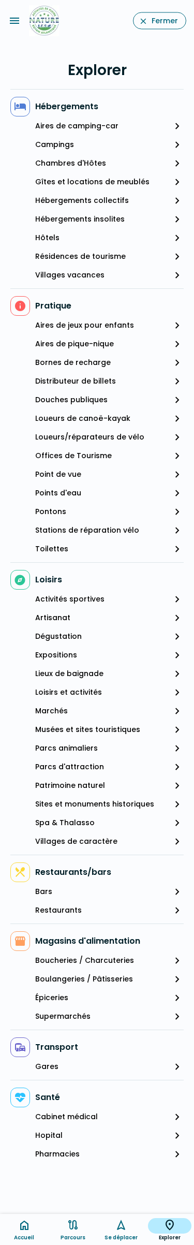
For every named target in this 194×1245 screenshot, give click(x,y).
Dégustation (58, 636)
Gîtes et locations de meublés (92, 182)
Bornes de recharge (73, 362)
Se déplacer (121, 1237)
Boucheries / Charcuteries (84, 960)
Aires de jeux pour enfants (84, 325)
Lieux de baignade (69, 673)
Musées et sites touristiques (87, 729)
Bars (43, 891)
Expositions (56, 655)
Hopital (49, 1135)
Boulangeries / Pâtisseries (84, 979)
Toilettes (51, 549)
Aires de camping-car (76, 126)
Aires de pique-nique (74, 344)
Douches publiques (71, 399)
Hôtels (47, 237)
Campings (54, 144)
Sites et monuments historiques (94, 804)
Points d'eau (58, 493)
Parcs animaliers (66, 748)
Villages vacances (70, 275)
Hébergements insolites (80, 219)
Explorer (170, 1237)
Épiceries (51, 997)
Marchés (51, 711)
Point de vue (58, 474)
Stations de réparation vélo (87, 530)
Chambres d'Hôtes (70, 163)
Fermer (165, 21)
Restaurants (58, 910)
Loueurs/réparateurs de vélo (89, 437)
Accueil (24, 1237)
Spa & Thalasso (65, 822)
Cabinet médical (66, 1116)
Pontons (50, 511)
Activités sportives (70, 599)
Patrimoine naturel (70, 785)
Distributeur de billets (75, 381)
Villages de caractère (76, 841)
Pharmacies (57, 1154)
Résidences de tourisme (80, 256)
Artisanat (52, 617)
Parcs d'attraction (69, 766)
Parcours (73, 1237)
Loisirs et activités (68, 692)
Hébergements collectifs (82, 200)
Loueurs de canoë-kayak (82, 418)
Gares (46, 1066)
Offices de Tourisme (73, 455)
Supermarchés (63, 1016)
